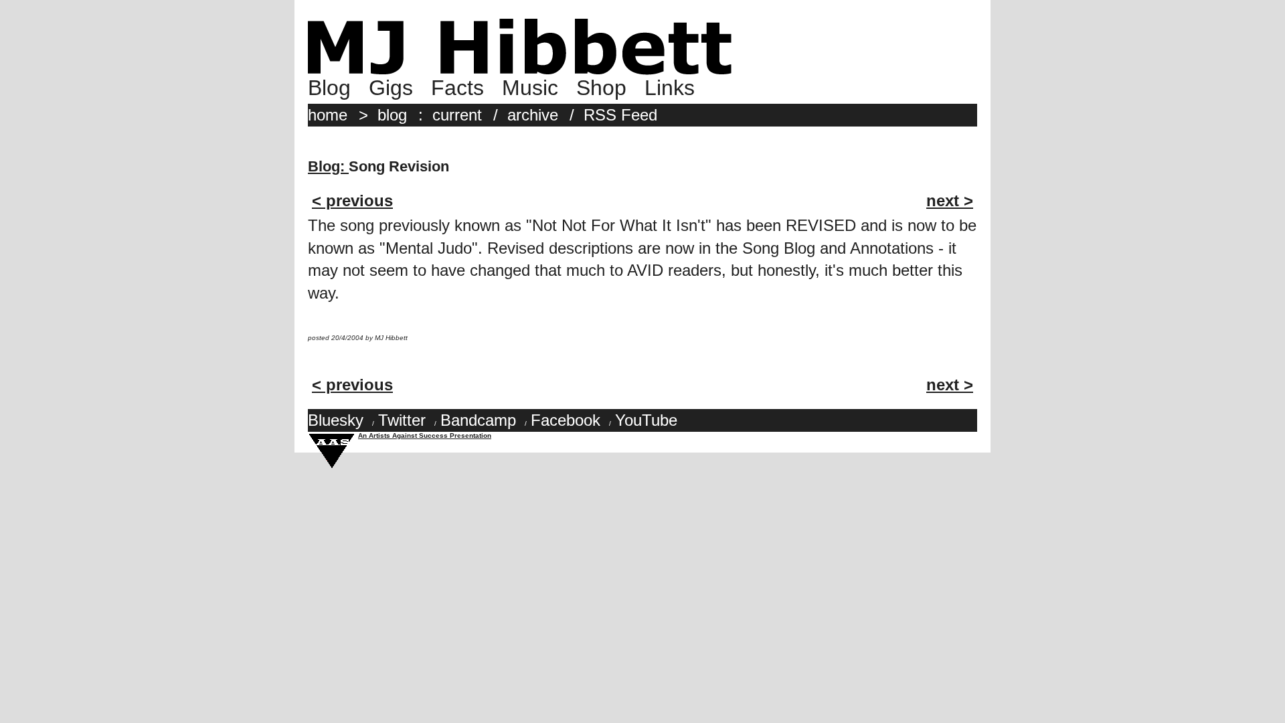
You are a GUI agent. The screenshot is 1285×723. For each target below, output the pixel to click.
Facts (457, 88)
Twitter (402, 420)
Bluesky (335, 420)
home (327, 115)
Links (670, 88)
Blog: (328, 166)
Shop (601, 88)
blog (392, 115)
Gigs (391, 88)
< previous (352, 200)
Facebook (565, 420)
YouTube (646, 420)
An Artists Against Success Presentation (424, 435)
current (457, 115)
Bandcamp (478, 420)
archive (532, 115)
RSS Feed (620, 115)
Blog (329, 88)
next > (949, 200)
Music (530, 88)
